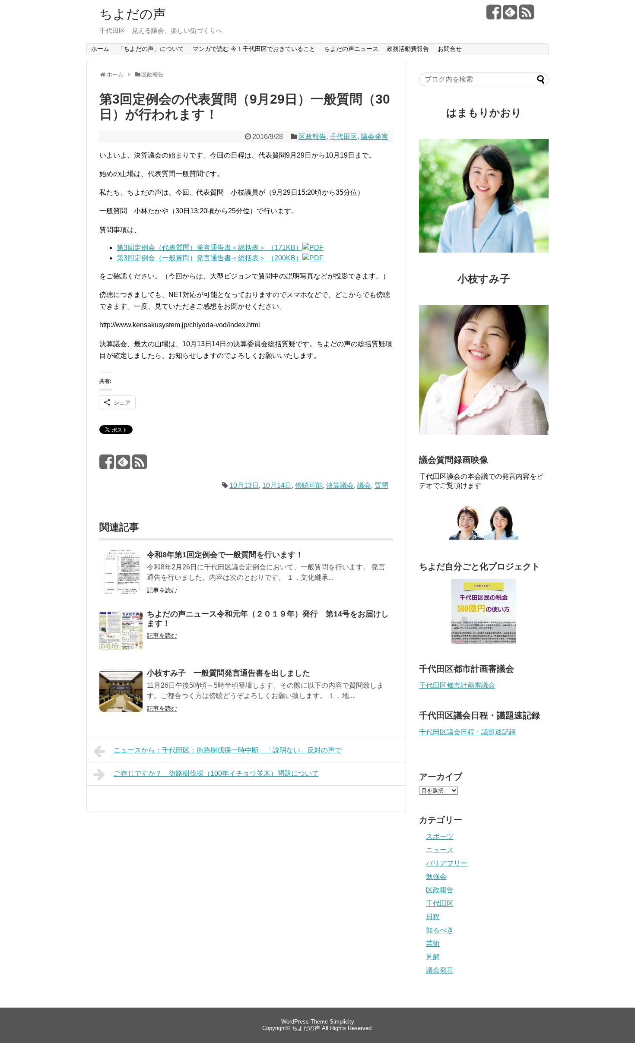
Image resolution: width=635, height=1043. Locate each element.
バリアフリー (446, 863)
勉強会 (436, 876)
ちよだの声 (132, 14)
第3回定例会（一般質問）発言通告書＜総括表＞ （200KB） (209, 258)
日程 (433, 916)
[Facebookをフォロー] (493, 15)
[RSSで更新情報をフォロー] (526, 15)
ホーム (100, 48)
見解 (433, 957)
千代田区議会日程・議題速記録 (467, 732)
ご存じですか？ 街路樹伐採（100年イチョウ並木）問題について (216, 773)
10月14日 (277, 485)
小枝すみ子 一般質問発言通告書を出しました (228, 673)
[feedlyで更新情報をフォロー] (510, 15)
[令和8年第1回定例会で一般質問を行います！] (121, 577)
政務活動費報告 (408, 48)
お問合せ (450, 48)
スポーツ (440, 836)
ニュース (440, 849)
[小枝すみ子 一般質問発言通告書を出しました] (121, 696)
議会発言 (374, 136)
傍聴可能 (309, 485)
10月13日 (244, 485)
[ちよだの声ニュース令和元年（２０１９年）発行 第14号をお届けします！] (121, 637)
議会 (364, 485)
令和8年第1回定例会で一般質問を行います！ (225, 554)
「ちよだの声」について (150, 48)
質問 (381, 485)
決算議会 (340, 485)
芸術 (433, 943)
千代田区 (343, 136)
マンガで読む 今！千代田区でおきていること (254, 48)
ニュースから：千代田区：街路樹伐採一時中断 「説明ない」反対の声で (228, 750)
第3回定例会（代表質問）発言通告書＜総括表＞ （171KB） (209, 247)
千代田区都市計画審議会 (457, 685)
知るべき (440, 930)
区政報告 (312, 136)
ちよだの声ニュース (351, 48)
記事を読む (162, 590)
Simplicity (342, 1021)
